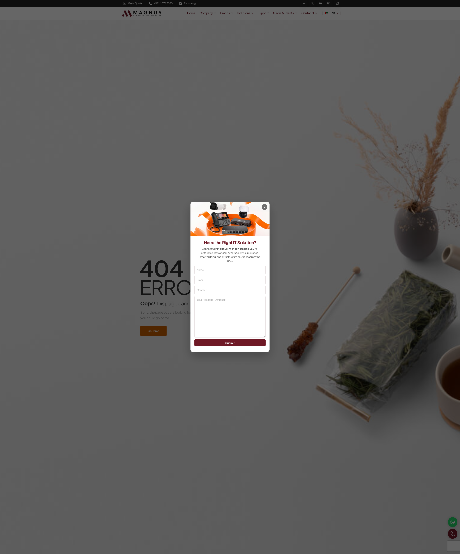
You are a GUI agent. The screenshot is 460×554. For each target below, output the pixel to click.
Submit (230, 342)
